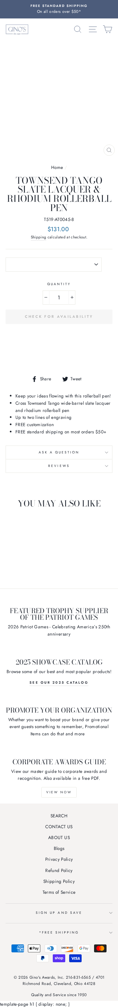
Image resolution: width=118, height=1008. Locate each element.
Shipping (39, 237)
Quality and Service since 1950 (59, 995)
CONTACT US (58, 826)
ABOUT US (59, 837)
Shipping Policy (59, 881)
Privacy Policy (59, 859)
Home (57, 167)
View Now (59, 792)
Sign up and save (59, 912)
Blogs (59, 848)
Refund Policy (58, 870)
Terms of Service (59, 892)
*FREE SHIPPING (59, 932)
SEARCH (59, 815)
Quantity (59, 284)
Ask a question (59, 452)
